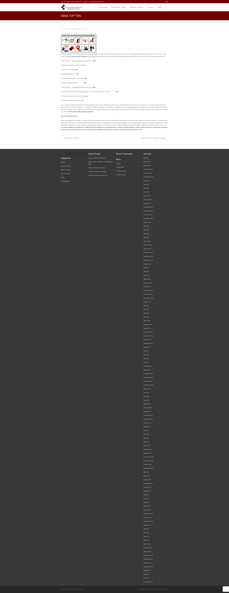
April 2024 (146, 237)
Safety (84, 29)
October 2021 (147, 339)
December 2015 (148, 555)
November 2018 (148, 461)
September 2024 (148, 218)
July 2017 (146, 495)
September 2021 (148, 343)
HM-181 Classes (65, 173)
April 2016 (146, 540)
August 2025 (147, 180)
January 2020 (147, 411)
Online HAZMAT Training (118, 7)
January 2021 (147, 370)
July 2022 (146, 305)
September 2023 (148, 260)
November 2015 (148, 559)
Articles (80, 29)
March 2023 (146, 279)
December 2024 (148, 207)
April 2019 (146, 442)
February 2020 (147, 408)
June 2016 (146, 532)
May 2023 (146, 271)
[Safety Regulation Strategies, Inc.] (70, 6)
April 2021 (146, 362)
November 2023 (148, 256)
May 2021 (146, 358)
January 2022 (147, 328)
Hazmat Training (65, 170)
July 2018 (146, 472)
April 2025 (146, 192)
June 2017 (146, 498)
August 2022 (147, 302)
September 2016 (148, 521)
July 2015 (146, 574)
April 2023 (146, 275)
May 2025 (146, 188)
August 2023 (147, 264)
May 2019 (146, 438)
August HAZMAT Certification (96, 158)
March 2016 (146, 544)
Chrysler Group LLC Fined (70, 138)
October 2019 (147, 423)
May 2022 (146, 313)
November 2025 (148, 169)
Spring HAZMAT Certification (96, 168)
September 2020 (148, 385)
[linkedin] (167, 2)
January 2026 (147, 165)
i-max (156, 589)
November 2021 (148, 336)
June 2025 (146, 184)
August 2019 (147, 426)
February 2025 (147, 199)
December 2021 (148, 332)
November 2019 (148, 419)
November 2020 (148, 377)
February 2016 (147, 548)
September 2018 (148, 468)
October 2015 (147, 563)
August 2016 (147, 525)
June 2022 (146, 309)
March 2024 (146, 241)
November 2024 (148, 211)
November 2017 (148, 483)
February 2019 (147, 449)
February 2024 (147, 245)
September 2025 (148, 177)
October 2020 (147, 381)
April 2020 (146, 400)
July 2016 (146, 529)
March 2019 (146, 445)
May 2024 (146, 234)
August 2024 (147, 222)
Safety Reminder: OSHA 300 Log (97, 175)
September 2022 (148, 298)
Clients (160, 7)
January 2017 (147, 510)
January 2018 (147, 480)
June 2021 (146, 355)
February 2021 (147, 366)
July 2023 (146, 268)
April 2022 (146, 317)
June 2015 (146, 578)
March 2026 (146, 162)
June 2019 (146, 434)
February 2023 (147, 283)
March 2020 (146, 404)
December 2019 (148, 415)
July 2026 (146, 158)
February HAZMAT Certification (97, 171)
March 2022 (146, 321)
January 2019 (147, 453)
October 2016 (147, 517)
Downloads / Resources (136, 7)
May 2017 (146, 502)
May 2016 (146, 536)
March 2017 (146, 506)
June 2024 (146, 230)
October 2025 (147, 173)
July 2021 (146, 351)
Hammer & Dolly (66, 166)
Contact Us (150, 7)
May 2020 (146, 396)
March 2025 (146, 196)
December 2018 (148, 457)
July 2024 (146, 226)
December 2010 (148, 582)
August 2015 (147, 570)
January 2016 (147, 551)
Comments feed (121, 171)
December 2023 (148, 252)
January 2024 (147, 249)
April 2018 (146, 476)
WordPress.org (121, 175)
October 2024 (147, 215)
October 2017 (147, 487)
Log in (119, 163)
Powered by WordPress (144, 589)
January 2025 (147, 203)
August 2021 (147, 347)
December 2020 (148, 373)
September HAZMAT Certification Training (154, 138)
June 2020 (146, 392)
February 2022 (147, 324)
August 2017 (147, 491)
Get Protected (103, 7)
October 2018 (147, 464)
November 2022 (148, 290)
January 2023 (147, 286)
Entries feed (120, 167)
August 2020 (147, 389)
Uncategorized (65, 181)
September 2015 (148, 567)
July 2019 (146, 430)
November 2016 (148, 514)
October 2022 (147, 294)
